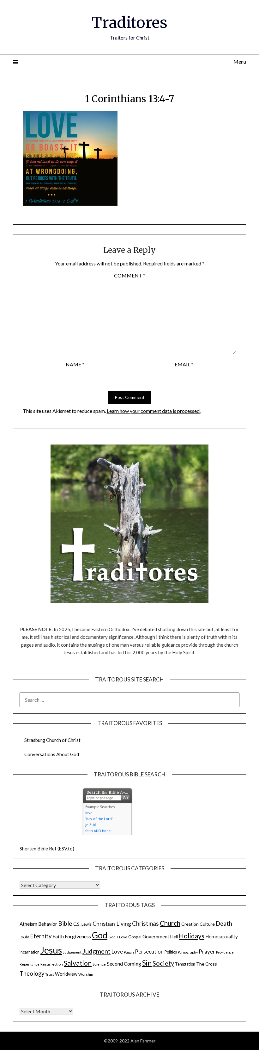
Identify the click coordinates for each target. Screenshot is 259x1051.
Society (163, 963)
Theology (32, 973)
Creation (190, 924)
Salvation (78, 963)
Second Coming (124, 964)
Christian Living (112, 923)
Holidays (191, 936)
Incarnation (29, 952)
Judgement (72, 952)
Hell (174, 936)
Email (184, 364)
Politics (171, 952)
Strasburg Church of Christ (52, 740)
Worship (85, 974)
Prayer (207, 951)
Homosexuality (221, 936)
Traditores (129, 22)
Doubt (24, 937)
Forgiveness (78, 936)
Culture (207, 924)
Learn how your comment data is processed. (154, 411)
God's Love (117, 937)
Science (99, 964)
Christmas (145, 923)
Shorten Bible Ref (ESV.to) (47, 848)
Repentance (29, 964)
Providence (225, 952)
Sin (147, 963)
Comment (129, 275)
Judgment (96, 951)
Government (155, 936)
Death (224, 923)
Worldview (66, 974)
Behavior (47, 924)
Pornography (188, 952)
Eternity (40, 936)
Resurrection (51, 964)
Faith (58, 936)
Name (75, 364)
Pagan (129, 952)
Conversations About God (51, 754)
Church (170, 923)
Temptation (185, 964)
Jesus (51, 949)
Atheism (28, 924)
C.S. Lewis (82, 924)
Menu (239, 62)
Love (117, 951)
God (99, 935)
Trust (49, 974)
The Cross (206, 964)
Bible (65, 923)
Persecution (149, 951)
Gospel (135, 936)
